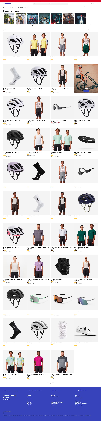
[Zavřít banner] (97, 1)
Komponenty (56, 24)
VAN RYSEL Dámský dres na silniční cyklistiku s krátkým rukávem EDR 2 (38, 279)
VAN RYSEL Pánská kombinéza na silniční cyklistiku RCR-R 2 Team (61, 247)
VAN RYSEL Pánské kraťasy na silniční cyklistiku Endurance (60, 88)
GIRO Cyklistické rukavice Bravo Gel (56, 279)
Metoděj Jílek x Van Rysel (9, 24)
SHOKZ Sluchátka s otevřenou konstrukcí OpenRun (59, 120)
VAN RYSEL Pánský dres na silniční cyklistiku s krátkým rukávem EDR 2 (38, 247)
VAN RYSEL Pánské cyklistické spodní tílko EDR (34, 152)
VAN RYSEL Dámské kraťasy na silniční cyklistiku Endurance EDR (13, 215)
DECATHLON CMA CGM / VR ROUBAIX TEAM (32, 25)
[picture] (15, 44)
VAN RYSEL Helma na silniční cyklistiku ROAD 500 (82, 120)
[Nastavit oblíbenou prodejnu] (91, 4)
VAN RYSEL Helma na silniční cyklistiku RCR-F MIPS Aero (12, 56)
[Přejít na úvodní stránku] (7, 3)
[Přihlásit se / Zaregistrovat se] (95, 4)
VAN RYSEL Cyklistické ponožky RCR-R (33, 215)
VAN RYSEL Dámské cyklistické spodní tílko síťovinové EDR (12, 279)
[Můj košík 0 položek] (97, 4)
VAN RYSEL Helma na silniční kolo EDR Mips (33, 342)
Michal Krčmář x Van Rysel (21, 24)
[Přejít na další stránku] (53, 383)
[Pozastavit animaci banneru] (96, 1)
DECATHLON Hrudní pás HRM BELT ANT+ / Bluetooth (82, 152)
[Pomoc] (93, 4)
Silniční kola (44, 24)
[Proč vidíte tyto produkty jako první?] (87, 29)
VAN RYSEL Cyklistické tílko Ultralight (56, 342)
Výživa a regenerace (80, 24)
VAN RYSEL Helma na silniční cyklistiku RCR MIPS (34, 88)
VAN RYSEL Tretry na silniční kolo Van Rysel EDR (81, 342)
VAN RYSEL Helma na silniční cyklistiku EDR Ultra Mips (11, 120)
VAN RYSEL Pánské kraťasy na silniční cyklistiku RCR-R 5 (83, 56)
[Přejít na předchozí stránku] (48, 383)
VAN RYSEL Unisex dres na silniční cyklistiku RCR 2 (35, 56)
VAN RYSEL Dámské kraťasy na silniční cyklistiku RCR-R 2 (60, 56)
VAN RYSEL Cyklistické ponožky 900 (9, 88)
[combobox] (95, 29)
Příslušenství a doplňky (68, 24)
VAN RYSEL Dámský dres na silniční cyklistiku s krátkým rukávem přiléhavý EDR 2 (37, 375)
